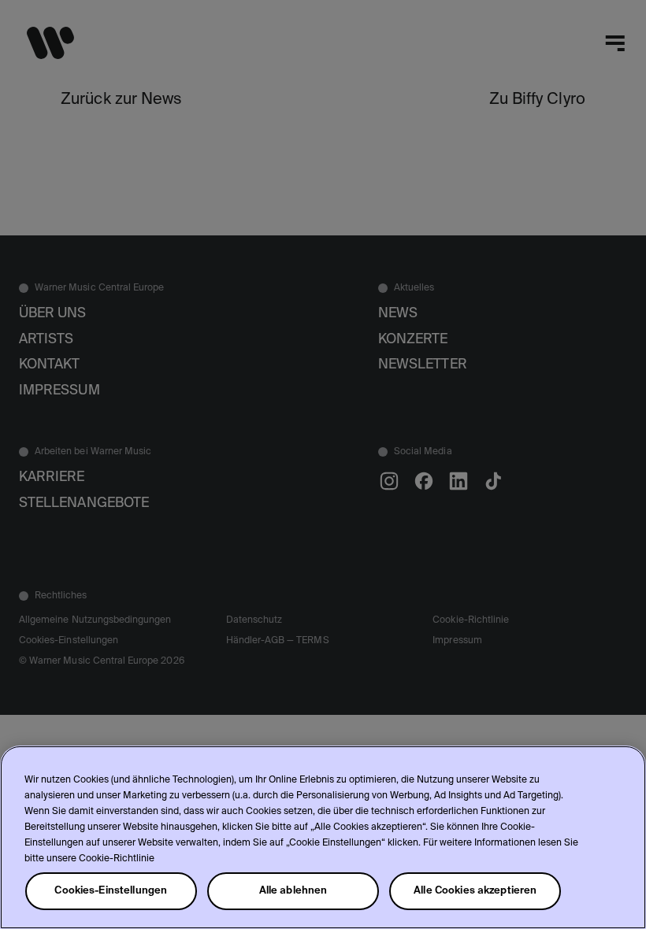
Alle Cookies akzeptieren (475, 891)
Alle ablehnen (293, 891)
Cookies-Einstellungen (110, 891)
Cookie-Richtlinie (116, 859)
